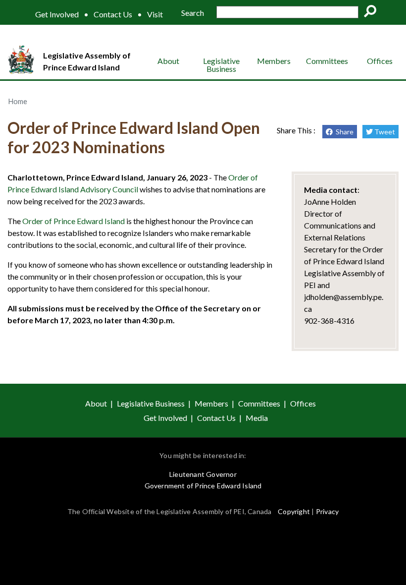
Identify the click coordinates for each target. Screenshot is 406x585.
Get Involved (57, 14)
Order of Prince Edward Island (73, 221)
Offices (380, 60)
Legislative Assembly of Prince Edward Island (87, 61)
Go (373, 13)
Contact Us (113, 14)
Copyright (294, 511)
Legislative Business (221, 64)
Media (257, 417)
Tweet (384, 131)
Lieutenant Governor (203, 474)
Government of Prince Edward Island (203, 485)
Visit (155, 14)
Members (274, 60)
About (168, 60)
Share (343, 131)
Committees (327, 60)
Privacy (327, 511)
